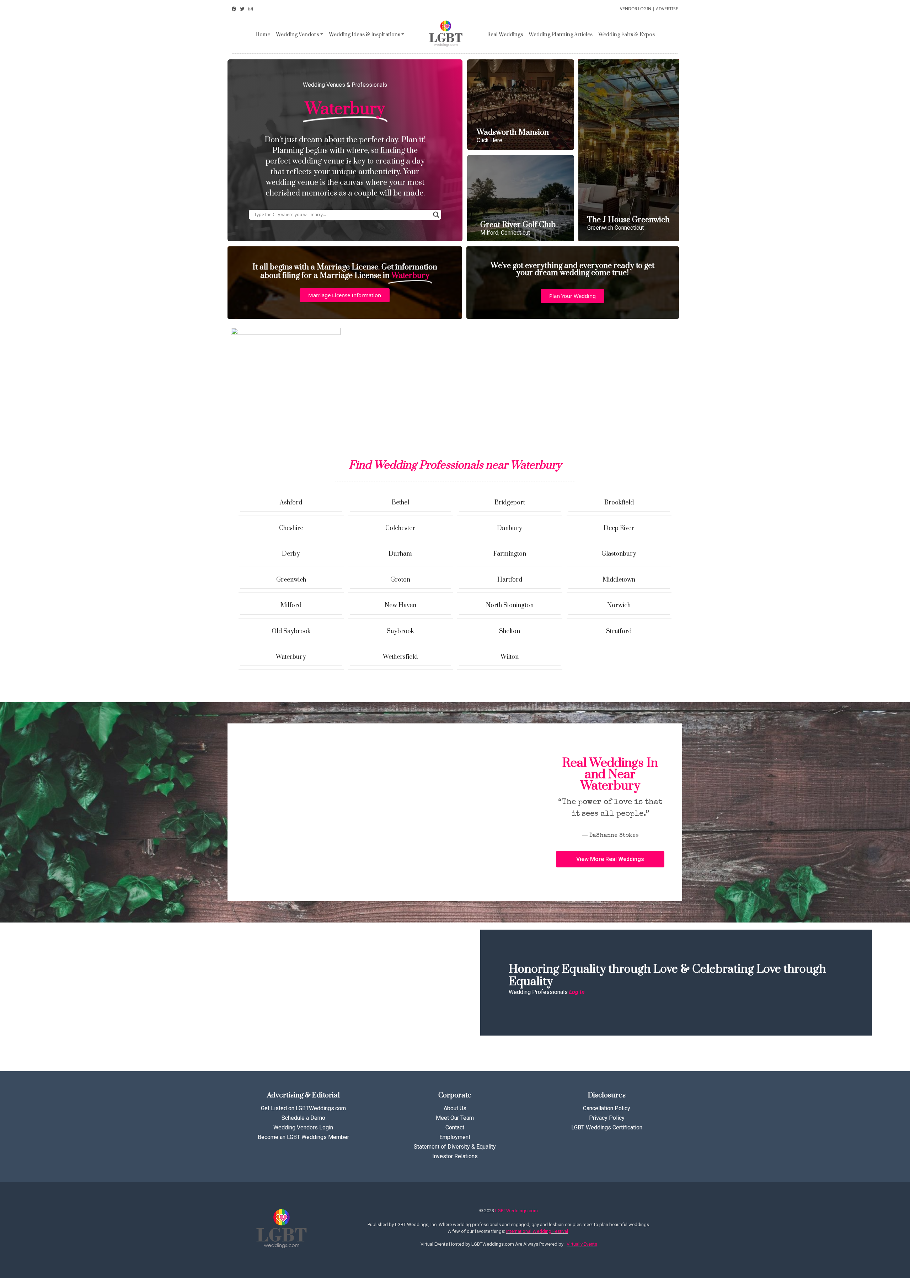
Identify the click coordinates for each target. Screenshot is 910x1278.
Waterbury (291, 657)
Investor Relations (455, 1156)
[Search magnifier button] (436, 215)
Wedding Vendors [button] (297, 34)
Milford (290, 605)
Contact (454, 1127)
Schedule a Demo (303, 1117)
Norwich (619, 605)
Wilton (509, 657)
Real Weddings (505, 34)
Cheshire (291, 528)
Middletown (619, 580)
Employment (454, 1137)
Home (262, 34)
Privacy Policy (607, 1117)
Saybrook (400, 631)
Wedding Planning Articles (561, 34)
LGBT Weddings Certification (606, 1127)
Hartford (509, 580)
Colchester (400, 528)
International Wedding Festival (537, 1231)
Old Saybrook (291, 631)
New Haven (400, 605)
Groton (400, 580)
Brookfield (619, 503)
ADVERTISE (667, 9)
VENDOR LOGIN (635, 9)
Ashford (291, 503)
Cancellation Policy (606, 1108)
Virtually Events (582, 1244)
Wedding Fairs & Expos (626, 34)
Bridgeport (509, 503)
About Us (455, 1108)
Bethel (400, 503)
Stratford (619, 631)
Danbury (509, 528)
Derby (291, 554)
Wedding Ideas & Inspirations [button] (364, 34)
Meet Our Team (455, 1117)
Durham (400, 554)
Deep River (619, 528)
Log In (577, 992)
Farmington (509, 554)
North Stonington (510, 605)
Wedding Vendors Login (303, 1127)
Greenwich (291, 580)
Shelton (509, 631)
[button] (345, 295)
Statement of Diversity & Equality (455, 1146)
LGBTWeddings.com (516, 1210)
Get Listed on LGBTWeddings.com (303, 1108)
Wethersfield (400, 657)
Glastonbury (618, 554)
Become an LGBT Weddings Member (303, 1137)
